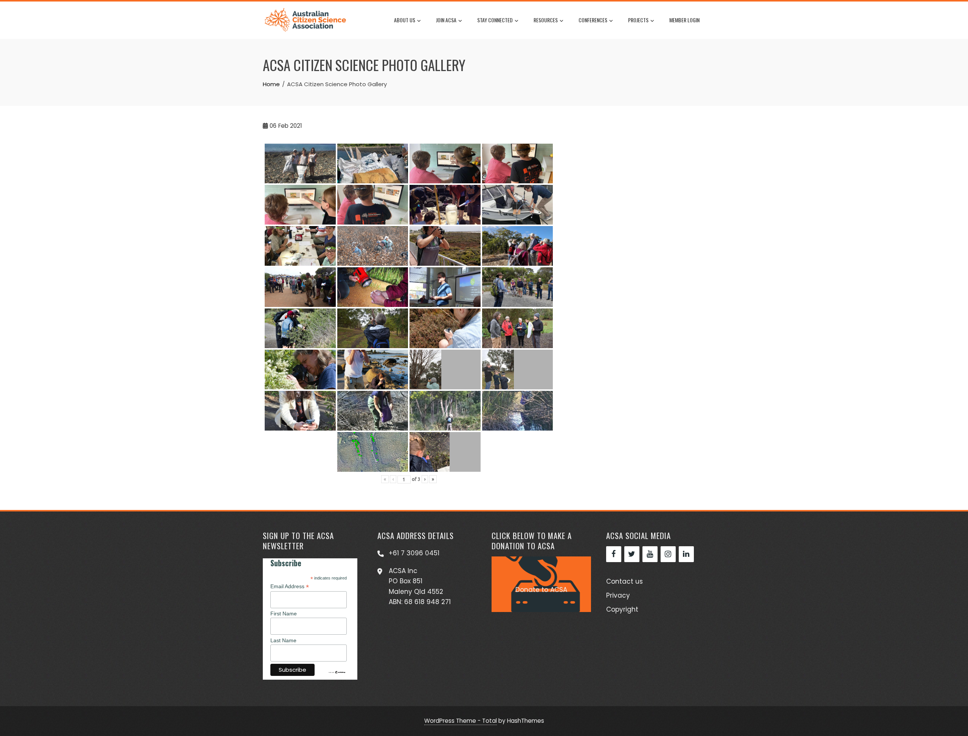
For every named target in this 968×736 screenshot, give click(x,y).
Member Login (684, 20)
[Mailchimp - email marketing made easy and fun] (336, 672)
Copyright (622, 609)
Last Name (283, 640)
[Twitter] (631, 554)
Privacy (618, 595)
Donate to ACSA (541, 589)
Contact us (624, 581)
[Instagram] (668, 554)
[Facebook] (613, 554)
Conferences (593, 20)
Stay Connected (495, 20)
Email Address (289, 586)
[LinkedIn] (686, 554)
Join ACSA (446, 20)
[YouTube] (650, 554)
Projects (638, 20)
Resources (546, 20)
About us (404, 20)
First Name (283, 613)
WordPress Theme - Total (460, 721)
